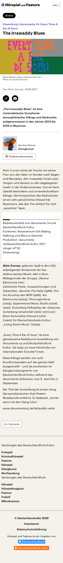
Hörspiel (6, 464)
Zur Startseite (12, 424)
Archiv (9, 15)
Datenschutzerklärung (31, 529)
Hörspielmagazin (12, 488)
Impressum (31, 523)
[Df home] (31, 542)
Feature (6, 460)
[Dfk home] (31, 549)
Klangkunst (9, 469)
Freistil (5, 496)
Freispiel (6, 452)
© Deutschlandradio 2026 (31, 518)
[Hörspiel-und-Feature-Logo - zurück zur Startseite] (20, 5)
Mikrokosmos (10, 501)
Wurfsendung (10, 473)
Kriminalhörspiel (12, 456)
